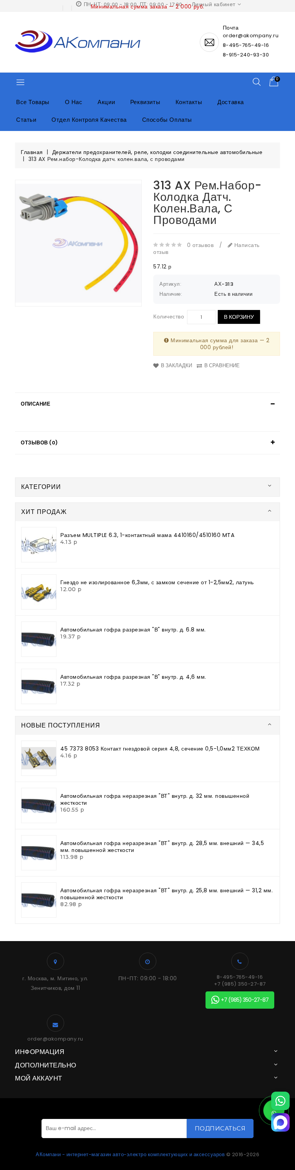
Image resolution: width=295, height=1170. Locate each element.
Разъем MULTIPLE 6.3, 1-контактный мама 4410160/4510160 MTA (147, 535)
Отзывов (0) (39, 442)
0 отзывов (200, 245)
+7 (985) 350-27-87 (240, 984)
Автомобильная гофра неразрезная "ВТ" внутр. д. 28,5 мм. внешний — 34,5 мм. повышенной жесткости (162, 846)
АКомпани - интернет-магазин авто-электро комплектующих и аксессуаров (130, 1154)
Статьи (26, 120)
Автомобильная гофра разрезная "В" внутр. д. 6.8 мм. (133, 629)
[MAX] (280, 1122)
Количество (168, 316)
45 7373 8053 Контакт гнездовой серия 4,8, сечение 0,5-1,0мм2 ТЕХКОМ (160, 748)
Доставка (230, 102)
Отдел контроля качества (89, 120)
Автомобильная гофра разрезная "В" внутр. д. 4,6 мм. (133, 677)
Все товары (33, 102)
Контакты (189, 102)
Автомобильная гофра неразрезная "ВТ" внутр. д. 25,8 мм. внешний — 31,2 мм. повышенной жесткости (166, 894)
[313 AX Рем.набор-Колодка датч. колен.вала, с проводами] (78, 243)
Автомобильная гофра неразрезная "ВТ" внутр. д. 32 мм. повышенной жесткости (154, 799)
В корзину (239, 317)
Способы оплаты (167, 120)
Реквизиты (145, 102)
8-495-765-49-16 (246, 45)
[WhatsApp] (280, 1101)
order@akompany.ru (55, 1039)
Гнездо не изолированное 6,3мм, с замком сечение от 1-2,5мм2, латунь (157, 582)
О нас (74, 102)
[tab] (147, 404)
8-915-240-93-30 (246, 54)
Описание (35, 404)
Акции (106, 102)
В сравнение (222, 365)
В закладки (176, 365)
